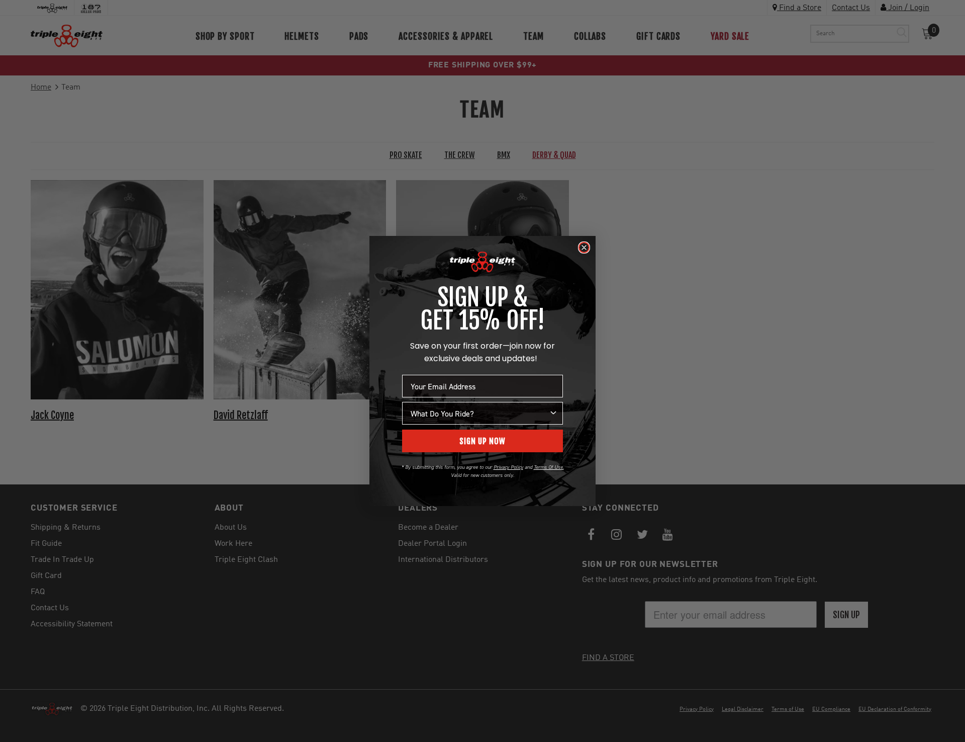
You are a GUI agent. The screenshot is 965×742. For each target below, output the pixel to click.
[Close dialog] (584, 247)
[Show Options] (553, 413)
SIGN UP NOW (482, 441)
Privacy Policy (508, 467)
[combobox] (479, 413)
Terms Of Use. (549, 467)
